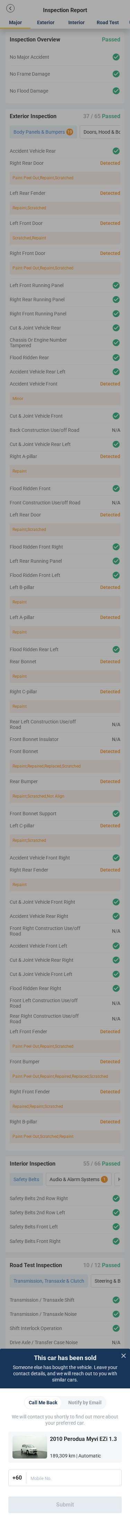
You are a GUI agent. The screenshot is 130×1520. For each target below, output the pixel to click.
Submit (65, 1504)
